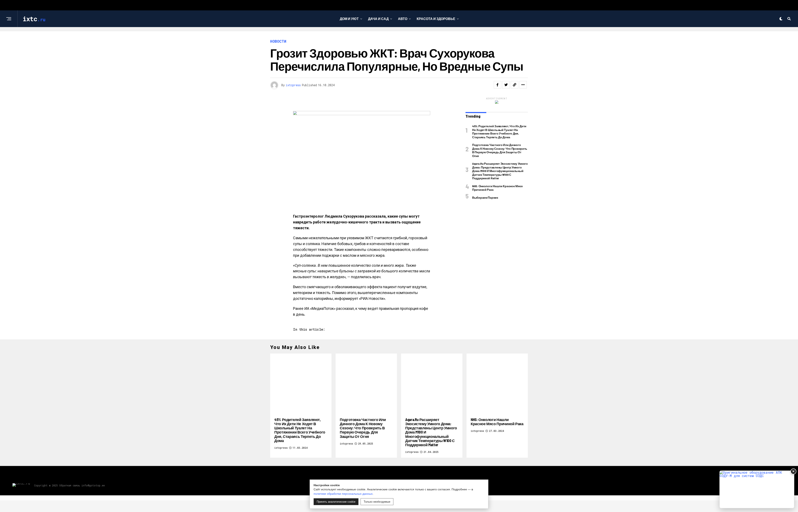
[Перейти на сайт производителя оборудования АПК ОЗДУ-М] (757, 489)
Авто (402, 19)
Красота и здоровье (436, 19)
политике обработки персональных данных (343, 493)
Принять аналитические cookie (336, 501)
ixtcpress (293, 85)
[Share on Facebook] (497, 84)
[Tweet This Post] (506, 84)
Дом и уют (349, 19)
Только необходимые (377, 501)
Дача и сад (378, 19)
